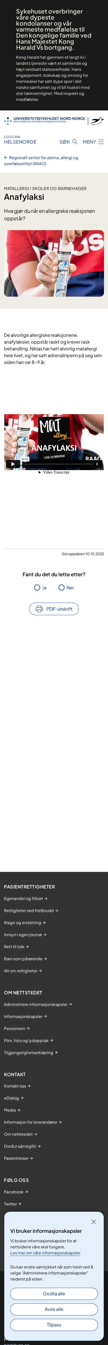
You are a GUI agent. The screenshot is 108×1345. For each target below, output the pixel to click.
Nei (70, 587)
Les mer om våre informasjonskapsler (45, 1252)
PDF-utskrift (59, 609)
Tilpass (54, 1324)
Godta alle (54, 1293)
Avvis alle (54, 1309)
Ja (44, 587)
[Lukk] (94, 1222)
